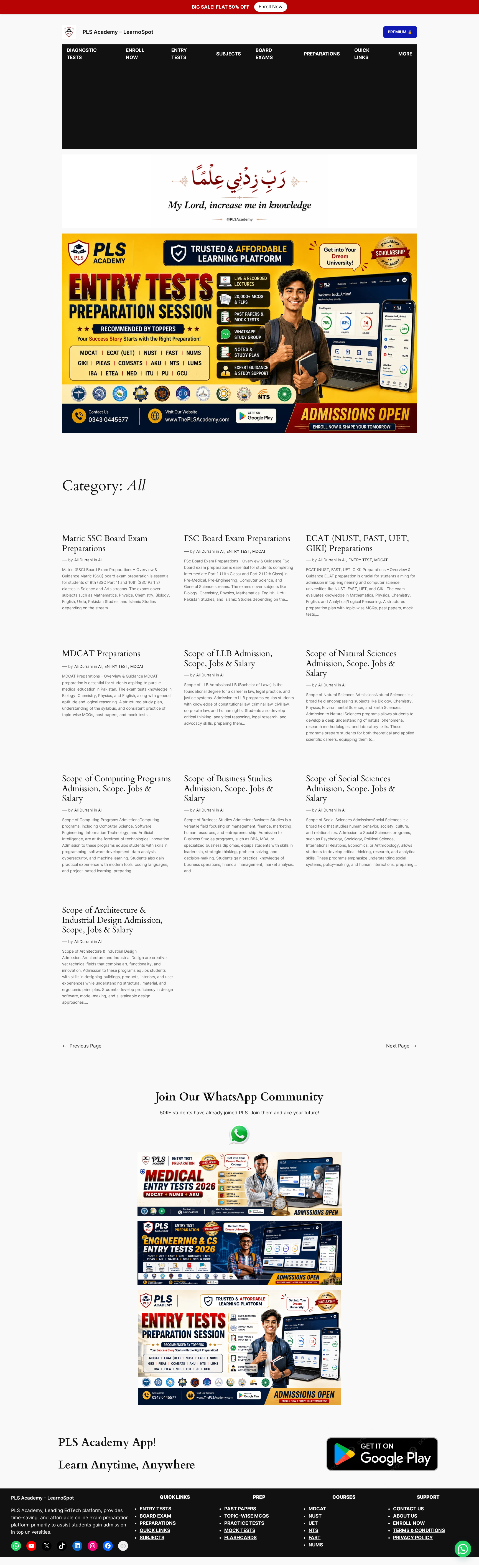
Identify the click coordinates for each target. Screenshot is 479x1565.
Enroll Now (270, 7)
